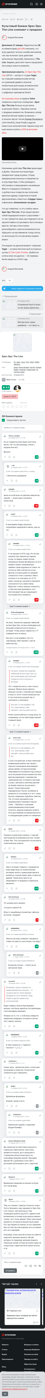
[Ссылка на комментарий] (40, 437)
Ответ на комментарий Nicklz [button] (19, 1120)
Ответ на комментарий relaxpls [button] (17, 520)
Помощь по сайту (31, 1359)
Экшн (16, 367)
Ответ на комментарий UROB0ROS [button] (21, 961)
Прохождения (7, 1359)
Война (16, 370)
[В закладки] (37, 1311)
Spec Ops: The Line (12, 356)
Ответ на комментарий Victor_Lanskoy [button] (20, 471)
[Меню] (41, 4)
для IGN (21, 48)
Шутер (32, 367)
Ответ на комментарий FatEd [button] (19, 549)
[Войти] (37, 4)
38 (14, 19)
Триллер (23, 370)
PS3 (27, 362)
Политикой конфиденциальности (14, 1389)
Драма (38, 367)
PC (10, 280)
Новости (12, 14)
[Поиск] (31, 4)
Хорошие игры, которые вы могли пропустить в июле (22, 1316)
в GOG (23, 129)
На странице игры (10, 98)
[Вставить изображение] (30, 1265)
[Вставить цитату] (35, 1265)
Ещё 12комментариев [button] (19, 732)
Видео (4, 1354)
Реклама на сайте (31, 1354)
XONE (37, 362)
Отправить (10, 1271)
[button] (5, 457)
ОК (5, 1394)
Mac (18, 362)
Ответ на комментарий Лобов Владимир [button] (23, 667)
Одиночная (31, 370)
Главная (5, 14)
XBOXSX (17, 364)
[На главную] (9, 4)
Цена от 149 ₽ (10, 396)
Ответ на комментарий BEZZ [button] (17, 863)
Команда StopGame (32, 1350)
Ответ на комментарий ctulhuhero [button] (19, 1092)
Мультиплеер (24, 367)
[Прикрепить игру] (26, 1265)
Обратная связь (30, 1364)
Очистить (23, 403)
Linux (23, 362)
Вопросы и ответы (31, 1345)
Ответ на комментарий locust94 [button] (18, 1041)
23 (37, 1322)
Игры (4, 1367)
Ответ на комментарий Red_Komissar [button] (20, 934)
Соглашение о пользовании (29, 1370)
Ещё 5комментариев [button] (19, 606)
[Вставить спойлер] (39, 1265)
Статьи (4, 1350)
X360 (32, 362)
